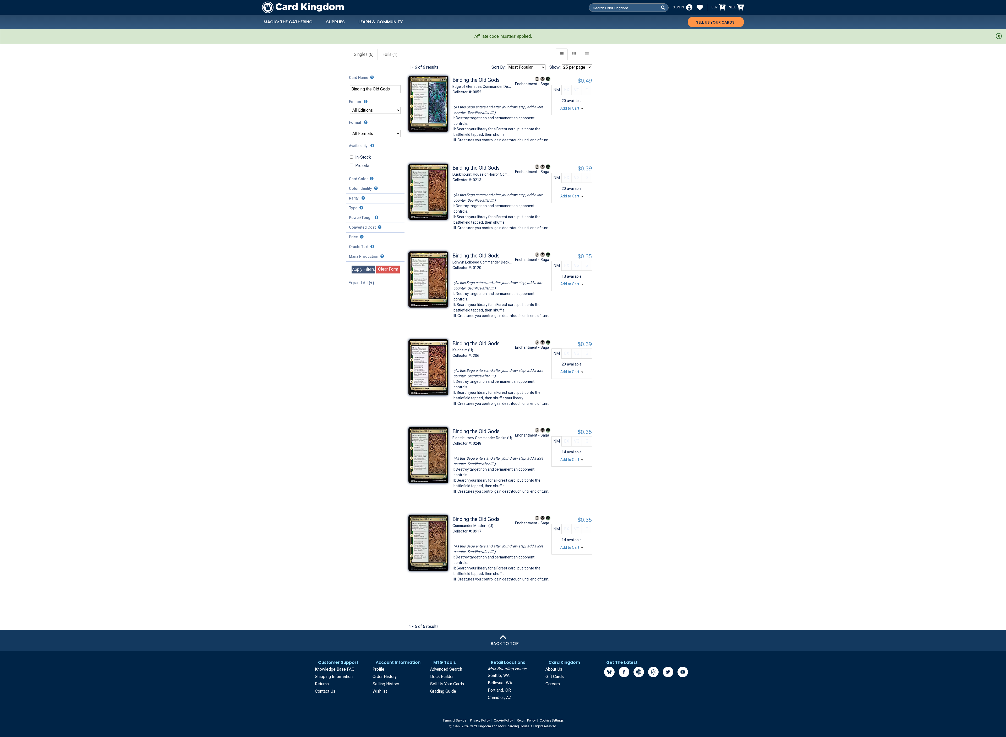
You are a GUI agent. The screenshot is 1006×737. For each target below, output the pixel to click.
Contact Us (325, 691)
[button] (587, 54)
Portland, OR (499, 690)
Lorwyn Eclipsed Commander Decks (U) (482, 262)
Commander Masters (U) (472, 526)
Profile (378, 669)
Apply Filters (363, 269)
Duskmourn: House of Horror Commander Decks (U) (482, 174)
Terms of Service (454, 720)
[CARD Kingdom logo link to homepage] (303, 7)
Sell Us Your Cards (447, 683)
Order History (385, 676)
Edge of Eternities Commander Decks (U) (482, 86)
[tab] (364, 55)
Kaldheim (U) (462, 350)
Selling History (386, 683)
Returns (322, 683)
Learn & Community (380, 22)
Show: (555, 67)
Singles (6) (364, 54)
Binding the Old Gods (476, 80)
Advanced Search (446, 669)
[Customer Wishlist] (700, 7)
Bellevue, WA (500, 682)
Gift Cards (554, 676)
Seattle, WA (499, 675)
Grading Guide (443, 691)
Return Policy (527, 720)
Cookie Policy (504, 720)
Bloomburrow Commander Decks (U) (482, 438)
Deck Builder (442, 676)
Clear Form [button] (388, 269)
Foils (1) (389, 54)
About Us (553, 669)
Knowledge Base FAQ (334, 669)
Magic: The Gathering (288, 22)
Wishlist (380, 691)
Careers (552, 683)
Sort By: (498, 67)
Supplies (335, 22)
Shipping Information (334, 676)
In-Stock (363, 157)
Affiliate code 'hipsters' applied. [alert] (503, 36)
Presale (362, 165)
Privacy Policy (480, 720)
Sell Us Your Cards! (716, 22)
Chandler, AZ (499, 697)
